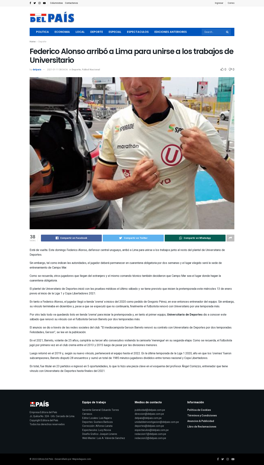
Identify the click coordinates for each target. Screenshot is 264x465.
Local (80, 32)
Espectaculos (138, 32)
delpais (37, 69)
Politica (42, 32)
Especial (115, 32)
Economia (62, 32)
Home (33, 41)
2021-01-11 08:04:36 (57, 69)
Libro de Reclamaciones (201, 427)
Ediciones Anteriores (170, 32)
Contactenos (71, 3)
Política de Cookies (199, 410)
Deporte (96, 32)
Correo (231, 3)
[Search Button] (227, 32)
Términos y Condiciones (202, 415)
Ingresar (219, 3)
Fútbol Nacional (91, 69)
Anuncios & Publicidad (200, 421)
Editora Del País (45, 459)
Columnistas (56, 3)
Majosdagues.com (81, 459)
